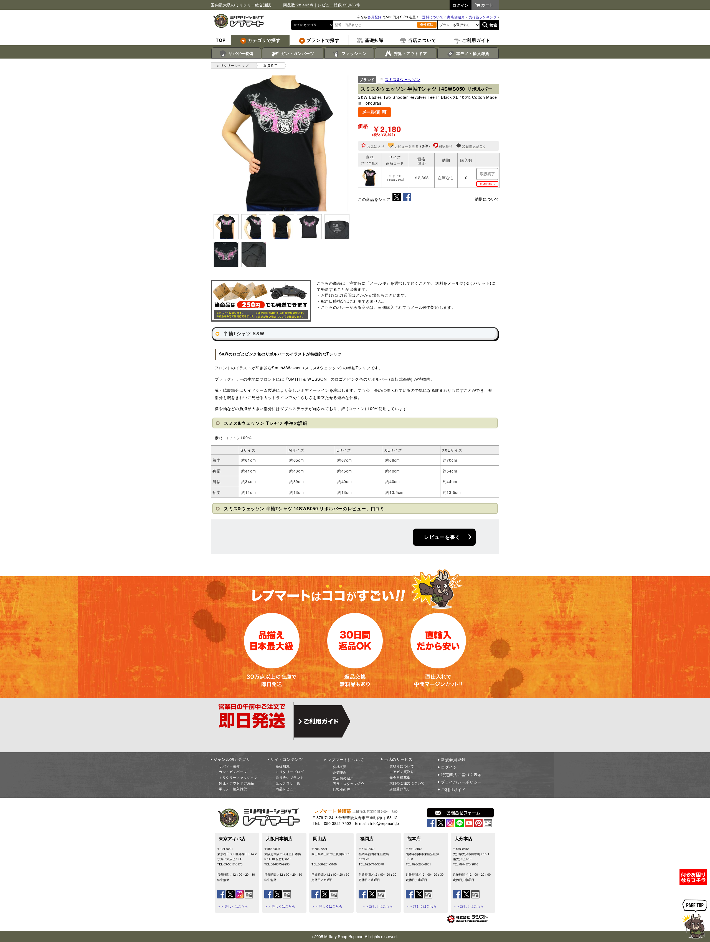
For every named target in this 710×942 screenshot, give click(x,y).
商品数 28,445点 (298, 4)
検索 (494, 25)
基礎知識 (283, 766)
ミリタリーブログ (290, 771)
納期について (487, 199)
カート (487, 4)
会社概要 (340, 766)
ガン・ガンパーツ (297, 53)
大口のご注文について (407, 783)
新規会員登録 (453, 759)
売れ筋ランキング (483, 16)
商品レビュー (286, 788)
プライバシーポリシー (461, 782)
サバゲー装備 (240, 53)
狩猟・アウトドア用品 (236, 783)
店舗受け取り (399, 788)
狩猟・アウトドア (409, 53)
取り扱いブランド (290, 777)
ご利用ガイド (453, 789)
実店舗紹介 (456, 16)
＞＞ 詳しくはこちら (232, 906)
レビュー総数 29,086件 (339, 4)
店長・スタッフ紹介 (348, 783)
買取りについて (401, 766)
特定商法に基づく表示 (461, 774)
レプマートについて (345, 759)
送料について (432, 16)
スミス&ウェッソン (402, 79)
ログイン (449, 767)
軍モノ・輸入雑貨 (472, 53)
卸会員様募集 (399, 777)
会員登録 (374, 16)
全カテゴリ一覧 (288, 783)
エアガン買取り (401, 771)
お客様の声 (341, 789)
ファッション (353, 53)
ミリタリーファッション (238, 777)
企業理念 (340, 772)
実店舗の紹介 (343, 778)
